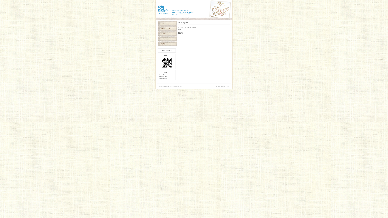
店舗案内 (163, 44)
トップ (162, 23)
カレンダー (164, 39)
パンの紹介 (164, 34)
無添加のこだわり (165, 28)
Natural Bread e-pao (167, 86)
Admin (227, 86)
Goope (223, 86)
